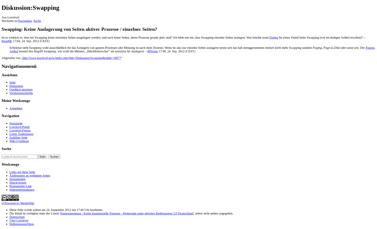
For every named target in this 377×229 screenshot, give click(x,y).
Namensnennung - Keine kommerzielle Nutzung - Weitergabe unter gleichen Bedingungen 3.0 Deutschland (126, 213)
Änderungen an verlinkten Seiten (29, 175)
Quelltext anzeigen (21, 89)
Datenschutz (17, 217)
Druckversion (17, 182)
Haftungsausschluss (21, 224)
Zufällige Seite (18, 137)
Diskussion (16, 86)
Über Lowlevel (18, 220)
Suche (37, 21)
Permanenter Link (20, 186)
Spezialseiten (17, 179)
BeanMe (7, 41)
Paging (273, 37)
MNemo (152, 51)
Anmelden (15, 108)
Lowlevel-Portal (19, 127)
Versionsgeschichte (21, 93)
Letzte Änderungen (21, 134)
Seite (12, 82)
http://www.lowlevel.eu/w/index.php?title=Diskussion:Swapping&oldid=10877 (72, 58)
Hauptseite (16, 123)
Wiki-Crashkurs (19, 141)
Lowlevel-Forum (19, 130)
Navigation (25, 21)
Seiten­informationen (21, 189)
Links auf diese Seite (22, 172)
